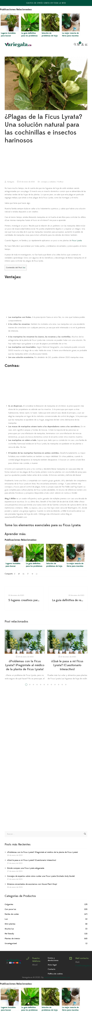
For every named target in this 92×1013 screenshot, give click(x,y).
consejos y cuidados (48, 182)
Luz (6, 919)
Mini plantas (10, 924)
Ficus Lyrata (77, 240)
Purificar (60, 182)
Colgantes (9, 904)
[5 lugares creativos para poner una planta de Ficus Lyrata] (24, 598)
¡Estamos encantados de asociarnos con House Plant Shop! (32, 884)
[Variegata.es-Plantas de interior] (18, 44)
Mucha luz (9, 929)
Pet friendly (9, 934)
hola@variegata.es (83, 965)
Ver (24, 268)
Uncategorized (11, 943)
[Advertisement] (46, 163)
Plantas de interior (12, 938)
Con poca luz (10, 909)
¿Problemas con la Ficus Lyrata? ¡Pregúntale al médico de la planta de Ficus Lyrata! (24, 665)
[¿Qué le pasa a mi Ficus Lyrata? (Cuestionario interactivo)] (67, 642)
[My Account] (82, 44)
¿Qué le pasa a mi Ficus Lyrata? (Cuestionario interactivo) (67, 665)
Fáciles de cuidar (12, 914)
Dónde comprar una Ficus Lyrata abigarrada (25, 868)
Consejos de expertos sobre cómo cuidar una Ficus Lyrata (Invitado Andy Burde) (41, 876)
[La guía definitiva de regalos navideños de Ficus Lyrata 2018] (67, 598)
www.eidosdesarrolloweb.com (57, 977)
